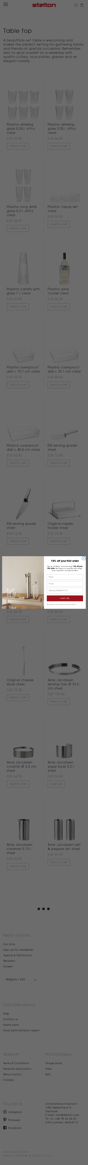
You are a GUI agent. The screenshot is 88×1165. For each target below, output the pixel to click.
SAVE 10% (65, 598)
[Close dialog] (84, 558)
